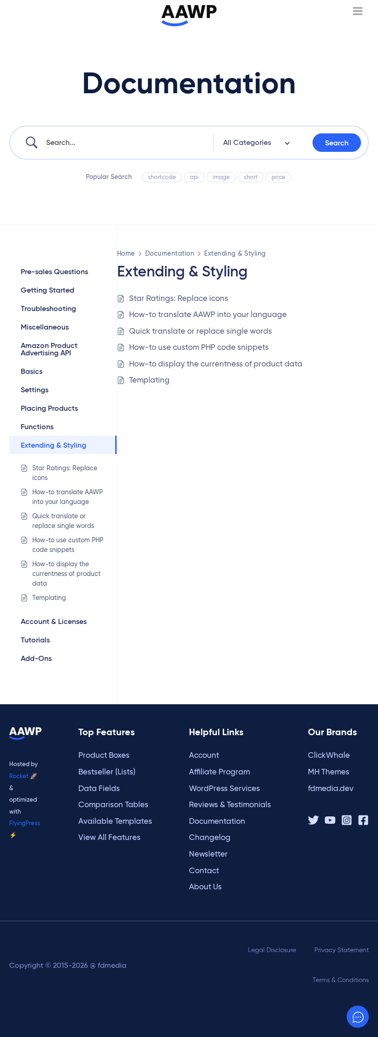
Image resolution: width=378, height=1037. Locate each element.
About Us (205, 887)
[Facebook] (363, 820)
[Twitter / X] (313, 820)
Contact (204, 870)
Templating (149, 380)
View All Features (109, 837)
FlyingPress (24, 823)
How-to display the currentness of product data (215, 364)
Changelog (209, 837)
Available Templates (115, 821)
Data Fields (99, 788)
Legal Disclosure (272, 950)
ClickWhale (329, 755)
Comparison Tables (113, 804)
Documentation (169, 253)
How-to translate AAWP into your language (208, 314)
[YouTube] (330, 820)
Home (126, 253)
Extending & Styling (235, 253)
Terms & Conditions (341, 980)
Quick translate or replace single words (200, 331)
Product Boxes (104, 755)
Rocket (19, 775)
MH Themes (328, 772)
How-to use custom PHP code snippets (199, 347)
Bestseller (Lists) (107, 772)
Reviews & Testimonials (230, 804)
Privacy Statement (341, 950)
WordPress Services (224, 788)
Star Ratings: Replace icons (178, 298)
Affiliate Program (219, 772)
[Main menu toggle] (358, 11)
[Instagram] (346, 820)
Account (204, 755)
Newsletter (208, 854)
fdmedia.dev (331, 788)
